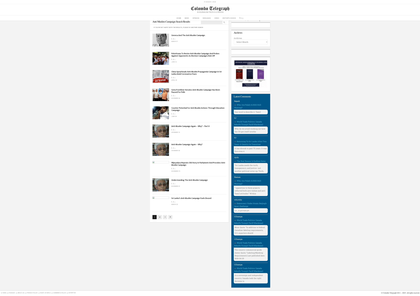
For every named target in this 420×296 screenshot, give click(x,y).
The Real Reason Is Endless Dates (251, 161)
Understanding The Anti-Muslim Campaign (189, 180)
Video (4, 292)
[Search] (224, 22)
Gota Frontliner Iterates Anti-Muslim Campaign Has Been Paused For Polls (195, 91)
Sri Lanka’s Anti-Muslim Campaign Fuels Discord (191, 198)
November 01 (175, 186)
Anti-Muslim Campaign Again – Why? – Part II (190, 126)
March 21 (174, 41)
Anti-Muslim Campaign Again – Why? (186, 144)
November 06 (175, 98)
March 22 (174, 204)
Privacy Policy (32, 292)
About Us (21, 292)
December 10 (175, 132)
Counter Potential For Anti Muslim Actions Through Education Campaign (197, 109)
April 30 (174, 80)
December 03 (175, 150)
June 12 (174, 62)
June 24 (174, 116)
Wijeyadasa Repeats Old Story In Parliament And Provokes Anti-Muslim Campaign (198, 164)
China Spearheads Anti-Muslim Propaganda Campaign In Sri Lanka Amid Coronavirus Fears (196, 73)
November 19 (175, 171)
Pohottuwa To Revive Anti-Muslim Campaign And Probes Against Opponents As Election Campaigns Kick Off (195, 55)
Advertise (72, 292)
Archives (238, 38)
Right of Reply (45, 292)
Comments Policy (59, 292)
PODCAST (12, 292)
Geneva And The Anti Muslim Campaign (188, 35)
